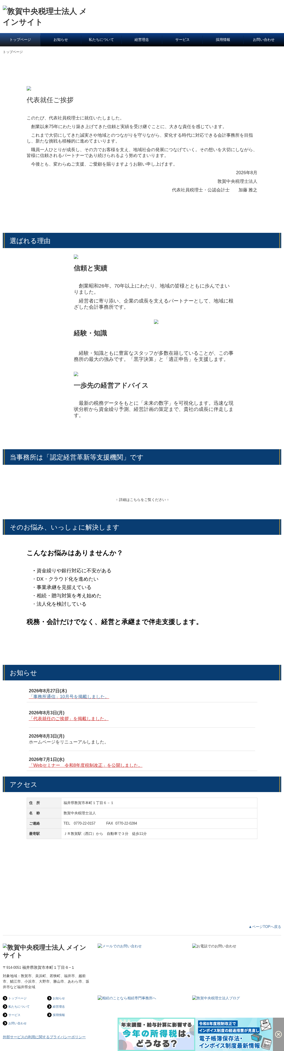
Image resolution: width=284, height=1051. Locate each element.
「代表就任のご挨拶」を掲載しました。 (69, 718)
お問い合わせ (264, 40)
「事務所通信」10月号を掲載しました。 (69, 696)
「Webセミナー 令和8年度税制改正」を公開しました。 (86, 765)
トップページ (20, 40)
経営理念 (142, 40)
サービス (182, 40)
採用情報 (223, 40)
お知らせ (61, 40)
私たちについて (101, 40)
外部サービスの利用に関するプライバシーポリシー (44, 1037)
